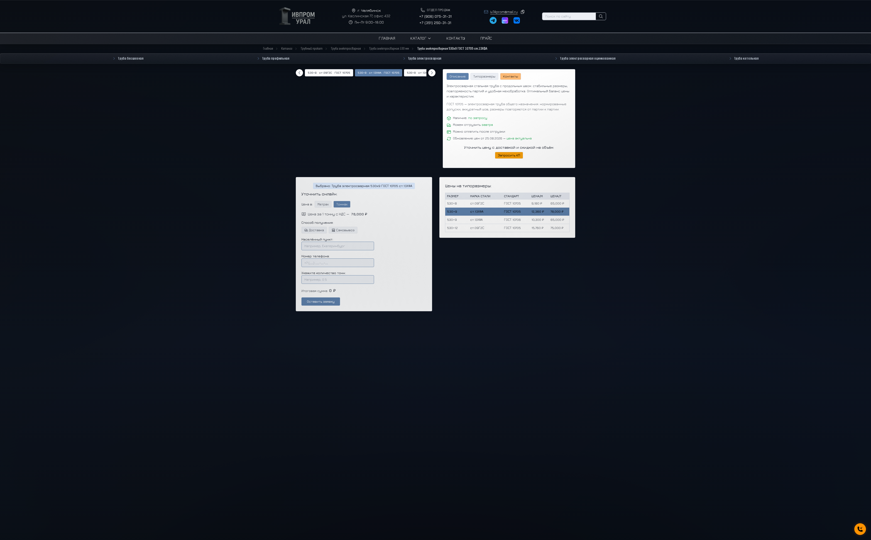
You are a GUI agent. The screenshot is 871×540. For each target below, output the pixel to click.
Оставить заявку (321, 301)
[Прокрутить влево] (299, 72)
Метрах (323, 204)
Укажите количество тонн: (323, 273)
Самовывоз (345, 230)
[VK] (516, 20)
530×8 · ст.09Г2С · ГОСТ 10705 (329, 72)
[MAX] (505, 20)
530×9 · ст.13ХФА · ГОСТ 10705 (378, 72)
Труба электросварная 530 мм (389, 48)
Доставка (316, 230)
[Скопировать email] (522, 12)
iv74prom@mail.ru (504, 12)
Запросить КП (509, 155)
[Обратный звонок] (860, 529)
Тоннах (341, 204)
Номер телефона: (315, 256)
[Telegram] (493, 20)
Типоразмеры (484, 76)
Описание (458, 76)
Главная (387, 38)
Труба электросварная (346, 48)
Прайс (486, 38)
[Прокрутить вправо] (432, 72)
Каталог (418, 38)
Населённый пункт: (317, 239)
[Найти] (601, 16)
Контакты (455, 38)
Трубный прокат (312, 48)
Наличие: (470, 118)
